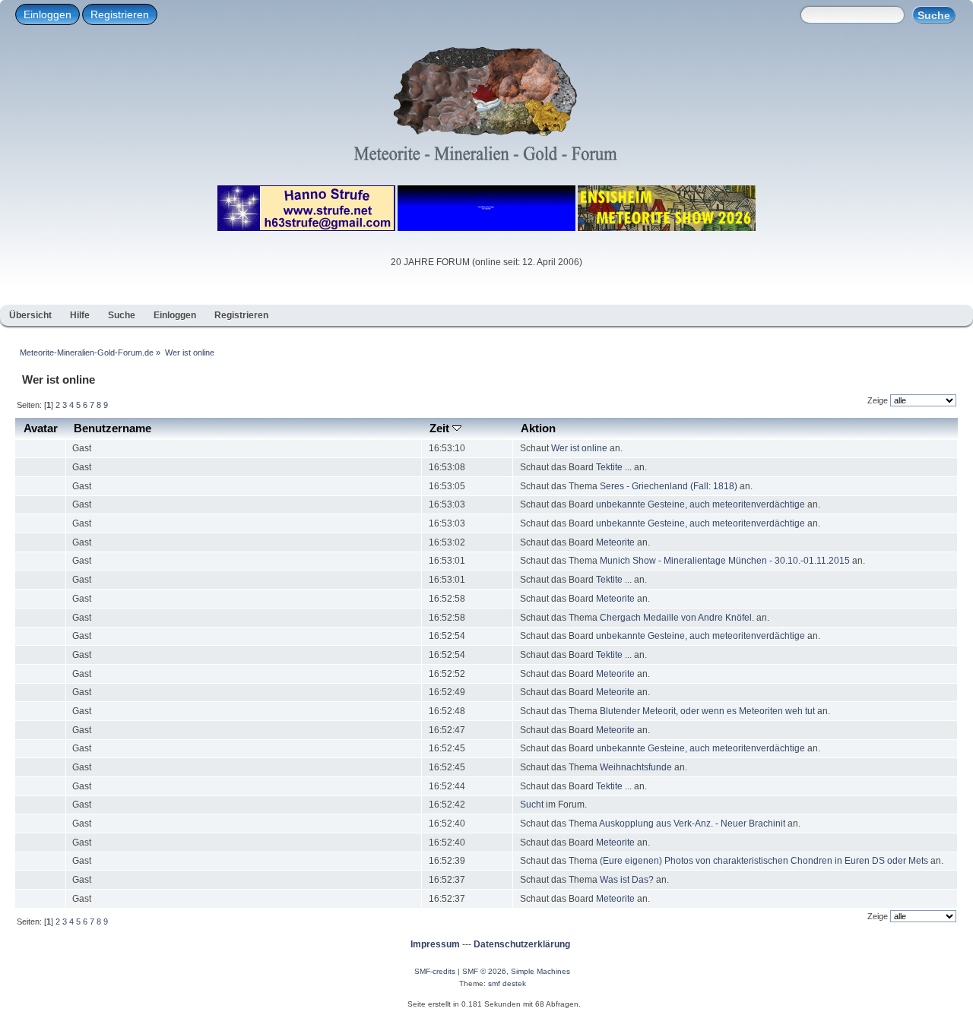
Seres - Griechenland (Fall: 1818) (668, 486)
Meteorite (615, 542)
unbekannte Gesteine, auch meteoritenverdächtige (700, 504)
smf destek (507, 983)
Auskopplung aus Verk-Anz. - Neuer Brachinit (692, 823)
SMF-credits (434, 971)
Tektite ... (614, 467)
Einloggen (47, 14)
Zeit (440, 428)
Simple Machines (540, 971)
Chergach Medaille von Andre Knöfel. (678, 617)
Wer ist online (579, 448)
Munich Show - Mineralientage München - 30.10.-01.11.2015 (725, 560)
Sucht (532, 804)
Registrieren (119, 14)
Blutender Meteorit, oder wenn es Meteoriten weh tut (708, 711)
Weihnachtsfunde (636, 767)
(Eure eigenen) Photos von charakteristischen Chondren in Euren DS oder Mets (764, 860)
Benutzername (112, 428)
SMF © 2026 (484, 971)
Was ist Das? (627, 879)
